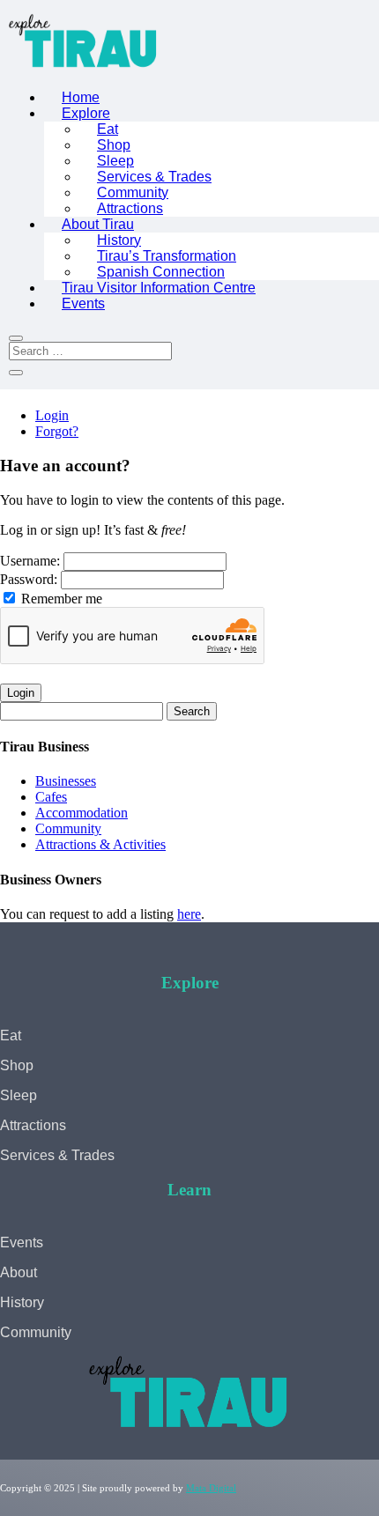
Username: (31, 560)
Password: (30, 579)
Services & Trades (154, 176)
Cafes (51, 796)
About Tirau (98, 224)
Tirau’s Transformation (166, 255)
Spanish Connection (161, 271)
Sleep (115, 160)
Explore (86, 113)
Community (132, 192)
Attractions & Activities (100, 844)
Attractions (130, 208)
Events (83, 303)
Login (52, 415)
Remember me (60, 598)
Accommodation (81, 812)
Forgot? (56, 431)
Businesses (65, 780)
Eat (107, 129)
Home (81, 97)
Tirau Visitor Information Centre (159, 287)
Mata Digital (211, 1488)
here (189, 913)
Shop (113, 144)
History (119, 240)
